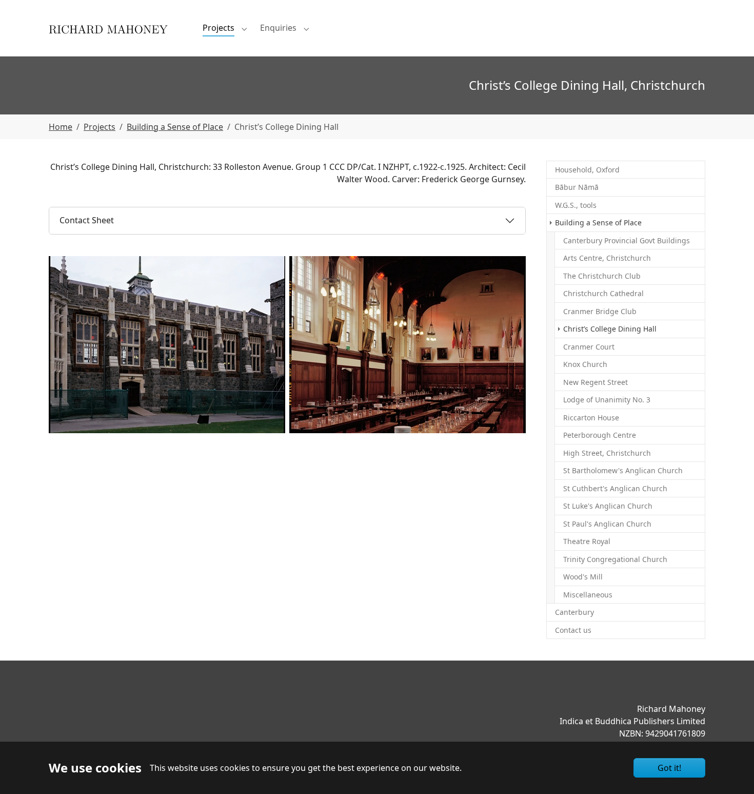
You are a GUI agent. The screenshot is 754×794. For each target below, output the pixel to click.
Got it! (669, 767)
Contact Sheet (86, 220)
